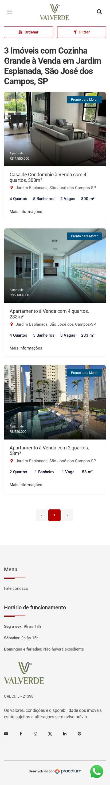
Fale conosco (16, 588)
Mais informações (26, 211)
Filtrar (84, 32)
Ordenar (31, 32)
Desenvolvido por (41, 771)
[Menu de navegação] (10, 12)
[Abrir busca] (99, 12)
